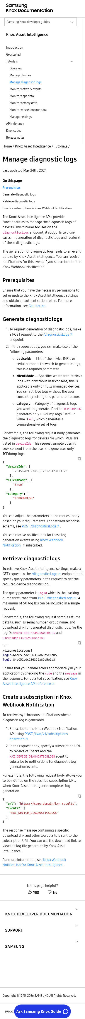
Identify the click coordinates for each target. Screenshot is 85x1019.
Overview (16, 68)
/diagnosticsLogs (56, 334)
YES (36, 892)
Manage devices (20, 75)
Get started (13, 54)
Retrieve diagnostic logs (19, 201)
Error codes (13, 130)
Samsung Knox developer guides (28, 22)
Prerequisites (11, 187)
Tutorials (60, 146)
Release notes (15, 137)
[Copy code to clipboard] (79, 458)
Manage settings (21, 117)
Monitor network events (25, 89)
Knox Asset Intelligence (33, 146)
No (55, 892)
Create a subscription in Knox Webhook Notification (37, 208)
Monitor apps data (22, 96)
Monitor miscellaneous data (28, 110)
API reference (15, 124)
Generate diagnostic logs (19, 194)
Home (7, 146)
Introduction (14, 47)
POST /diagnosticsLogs (39, 526)
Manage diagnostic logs (25, 82)
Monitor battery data (23, 103)
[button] (39, 909)
